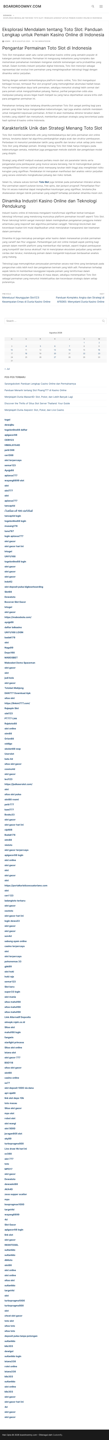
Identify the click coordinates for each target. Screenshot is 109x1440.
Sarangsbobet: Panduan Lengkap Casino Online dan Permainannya (40, 383)
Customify (57, 1435)
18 (26, 353)
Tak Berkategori (42, 41)
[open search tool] (93, 6)
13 (55, 350)
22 (84, 353)
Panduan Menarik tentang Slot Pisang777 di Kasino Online (35, 390)
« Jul (7, 368)
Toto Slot (44, 182)
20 (55, 353)
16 (99, 350)
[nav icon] (101, 6)
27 (55, 357)
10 (12, 350)
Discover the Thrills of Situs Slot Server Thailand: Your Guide (37, 403)
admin (7, 41)
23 (99, 353)
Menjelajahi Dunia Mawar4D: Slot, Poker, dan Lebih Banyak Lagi (39, 396)
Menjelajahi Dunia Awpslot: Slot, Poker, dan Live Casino (34, 409)
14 (70, 350)
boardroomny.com (22, 6)
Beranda (7, 15)
